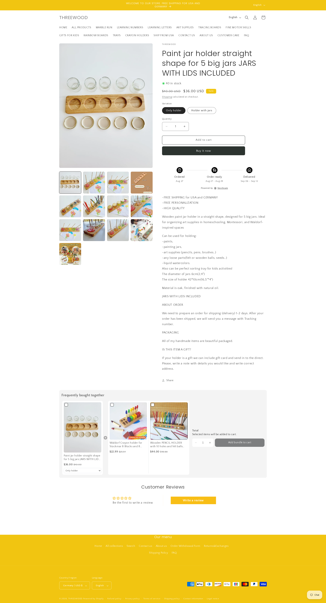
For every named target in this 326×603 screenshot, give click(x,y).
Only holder (173, 110)
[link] (82, 427)
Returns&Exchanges (216, 546)
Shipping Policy (158, 552)
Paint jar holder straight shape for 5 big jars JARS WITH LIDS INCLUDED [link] (82, 457)
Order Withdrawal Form (185, 546)
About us (161, 546)
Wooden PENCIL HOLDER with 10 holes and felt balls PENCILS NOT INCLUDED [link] (166, 445)
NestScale (223, 188)
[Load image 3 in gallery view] (118, 183)
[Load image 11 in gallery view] (118, 230)
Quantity (167, 119)
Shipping (167, 97)
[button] (247, 17)
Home (98, 546)
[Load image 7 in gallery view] (118, 206)
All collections (114, 546)
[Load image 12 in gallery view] (70, 254)
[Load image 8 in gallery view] (142, 206)
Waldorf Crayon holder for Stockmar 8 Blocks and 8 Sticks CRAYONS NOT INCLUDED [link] (126, 445)
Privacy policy (132, 599)
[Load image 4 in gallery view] (142, 183)
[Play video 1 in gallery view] (142, 230)
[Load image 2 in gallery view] (94, 183)
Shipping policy (172, 599)
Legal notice (213, 599)
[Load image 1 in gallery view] (70, 183)
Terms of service (151, 599)
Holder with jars (201, 110)
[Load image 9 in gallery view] (70, 230)
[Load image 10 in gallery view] (94, 230)
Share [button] (170, 380)
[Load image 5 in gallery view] (70, 206)
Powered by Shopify (93, 599)
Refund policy (114, 599)
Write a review (193, 500)
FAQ (174, 552)
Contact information (193, 599)
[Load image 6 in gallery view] (94, 206)
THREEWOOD (75, 599)
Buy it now (203, 150)
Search (131, 546)
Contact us (145, 546)
